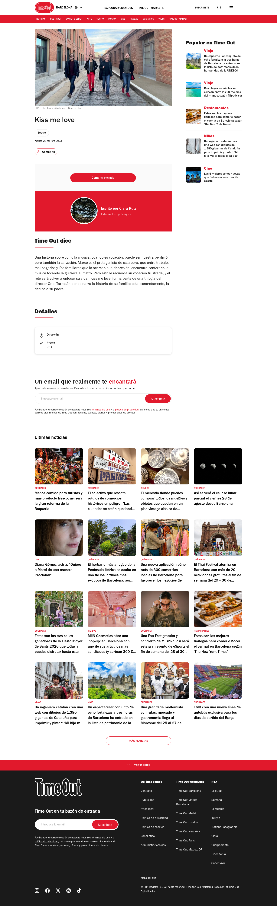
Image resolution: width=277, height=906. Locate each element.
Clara (214, 836)
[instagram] (37, 890)
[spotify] (68, 890)
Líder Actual (218, 854)
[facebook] (47, 890)
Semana (216, 800)
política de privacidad (127, 410)
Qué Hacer (55, 19)
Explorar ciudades (118, 8)
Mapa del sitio (148, 878)
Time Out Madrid (186, 813)
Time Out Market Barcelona (186, 802)
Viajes (161, 19)
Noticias (41, 19)
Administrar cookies (153, 845)
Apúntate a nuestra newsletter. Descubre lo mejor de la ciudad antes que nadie (85, 388)
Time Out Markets (150, 8)
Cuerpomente (220, 845)
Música (112, 19)
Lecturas (216, 791)
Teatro (100, 19)
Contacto (146, 791)
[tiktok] (79, 890)
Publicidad (147, 800)
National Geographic (224, 827)
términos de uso (101, 410)
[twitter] (58, 890)
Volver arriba (142, 765)
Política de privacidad (154, 818)
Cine (123, 19)
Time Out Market (178, 19)
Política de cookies (152, 827)
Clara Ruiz (127, 209)
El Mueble (217, 809)
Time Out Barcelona (188, 791)
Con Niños (148, 19)
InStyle (215, 818)
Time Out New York (188, 831)
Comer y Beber (74, 19)
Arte (89, 19)
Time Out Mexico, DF (189, 849)
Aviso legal (147, 809)
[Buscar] (219, 7)
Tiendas (134, 19)
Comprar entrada (103, 178)
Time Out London (187, 822)
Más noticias (138, 741)
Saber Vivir (218, 863)
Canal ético (148, 836)
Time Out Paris (185, 840)
